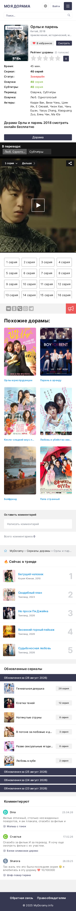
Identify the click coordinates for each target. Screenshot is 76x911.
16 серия (64, 295)
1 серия (11, 262)
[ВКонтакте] (8, 308)
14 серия (29, 295)
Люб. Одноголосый (16, 151)
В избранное (44, 43)
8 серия (64, 273)
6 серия (29, 273)
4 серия (64, 262)
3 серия (46, 262)
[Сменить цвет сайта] (45, 6)
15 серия (46, 295)
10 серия (29, 284)
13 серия (11, 295)
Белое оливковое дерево (22, 850)
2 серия (29, 262)
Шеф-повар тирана (19, 875)
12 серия (64, 284)
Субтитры (36, 151)
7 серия (46, 273)
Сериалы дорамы (38, 550)
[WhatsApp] (25, 308)
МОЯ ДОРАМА (17, 6)
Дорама (38, 137)
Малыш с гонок (16, 826)
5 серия (11, 273)
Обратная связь (21, 898)
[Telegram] (31, 308)
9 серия (11, 284)
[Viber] (19, 308)
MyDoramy (17, 550)
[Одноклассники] (14, 308)
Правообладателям (51, 898)
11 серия (47, 284)
